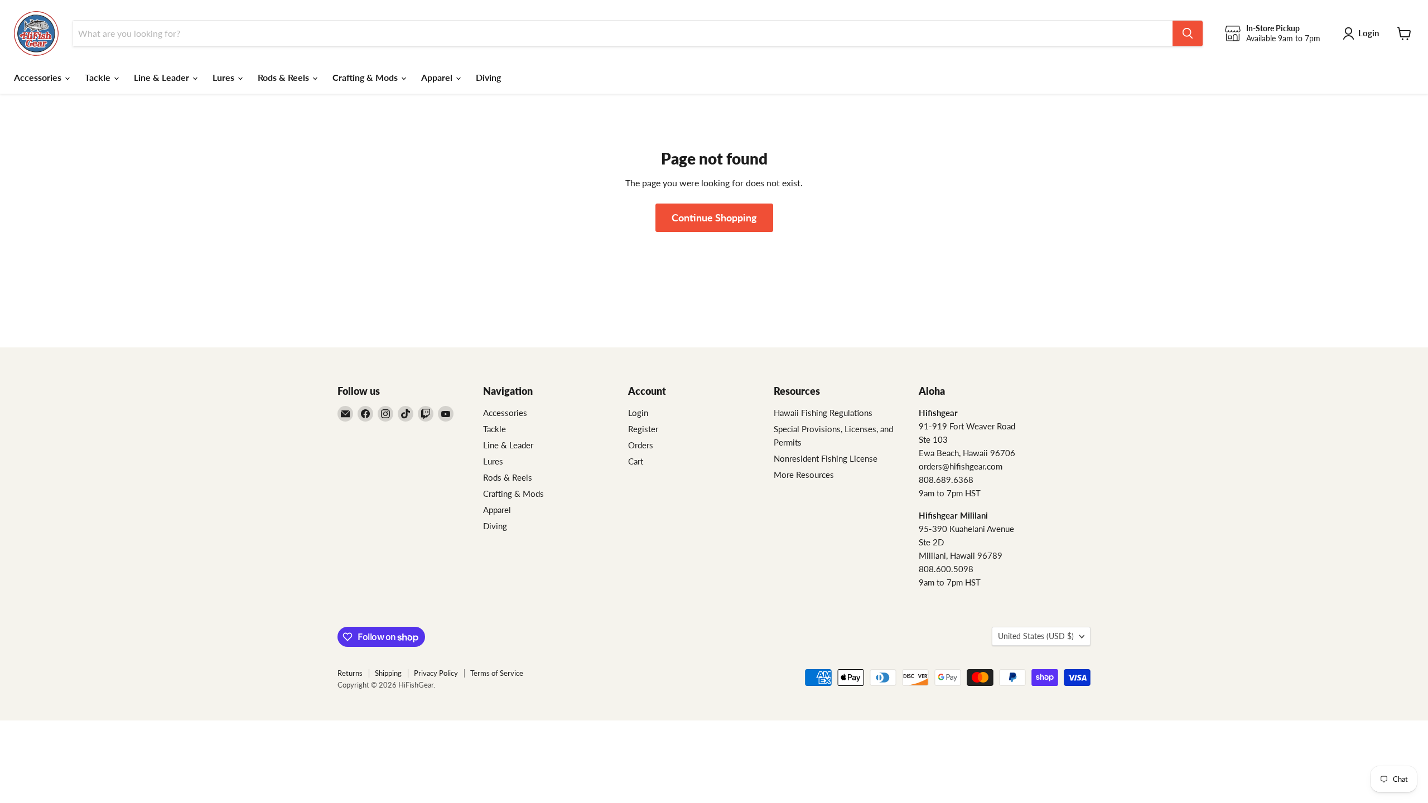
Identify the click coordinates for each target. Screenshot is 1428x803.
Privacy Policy (436, 673)
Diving (488, 77)
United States (1036, 636)
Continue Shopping (714, 217)
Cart (635, 461)
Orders (640, 445)
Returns (350, 673)
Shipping (388, 673)
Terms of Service (496, 673)
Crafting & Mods (366, 77)
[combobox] (623, 33)
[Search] (1188, 33)
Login (638, 413)
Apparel (438, 77)
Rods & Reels (284, 77)
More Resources (804, 475)
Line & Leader (162, 77)
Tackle (99, 77)
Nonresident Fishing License (825, 458)
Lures (225, 77)
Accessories (39, 77)
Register (643, 429)
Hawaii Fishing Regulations (823, 413)
